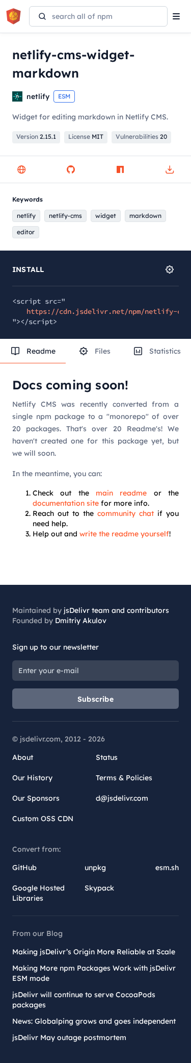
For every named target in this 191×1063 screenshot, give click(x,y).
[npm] (120, 169)
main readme (121, 493)
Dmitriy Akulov (80, 620)
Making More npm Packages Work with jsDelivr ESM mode (94, 973)
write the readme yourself (124, 533)
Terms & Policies (124, 777)
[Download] (169, 169)
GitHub (24, 867)
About (22, 757)
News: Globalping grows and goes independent (94, 1021)
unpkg (95, 867)
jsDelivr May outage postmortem (69, 1037)
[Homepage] (21, 169)
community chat (125, 513)
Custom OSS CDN (42, 818)
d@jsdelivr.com (122, 798)
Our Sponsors (36, 798)
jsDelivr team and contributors (116, 610)
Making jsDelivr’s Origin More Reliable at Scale (93, 951)
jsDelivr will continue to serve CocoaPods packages (83, 999)
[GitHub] (71, 169)
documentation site (66, 503)
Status (107, 757)
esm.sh (167, 867)
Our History (32, 777)
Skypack (99, 888)
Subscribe (95, 699)
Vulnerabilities (141, 136)
